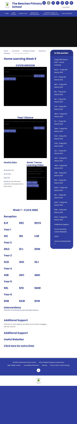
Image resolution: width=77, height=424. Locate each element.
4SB (6, 275)
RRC (21, 223)
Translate (46, 7)
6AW (22, 301)
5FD (21, 288)
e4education (60, 362)
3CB (6, 262)
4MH (37, 275)
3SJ (36, 262)
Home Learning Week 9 (21, 53)
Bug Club (7, 178)
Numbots (7, 181)
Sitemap (44, 365)
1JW (36, 236)
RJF (6, 223)
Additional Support (16, 333)
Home (6, 51)
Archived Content (29, 51)
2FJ (21, 249)
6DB (6, 301)
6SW (37, 301)
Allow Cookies (39, 76)
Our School (15, 51)
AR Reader (7, 170)
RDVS (37, 223)
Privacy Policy (54, 365)
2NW (37, 249)
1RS (21, 236)
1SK (6, 236)
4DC (21, 275)
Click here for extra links (19, 346)
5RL (6, 288)
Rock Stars (7, 174)
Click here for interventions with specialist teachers (21, 310)
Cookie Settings (10, 79)
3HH (21, 262)
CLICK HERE (31, 210)
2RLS (7, 249)
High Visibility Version (14, 365)
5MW (37, 288)
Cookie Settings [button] (64, 365)
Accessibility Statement (31, 365)
